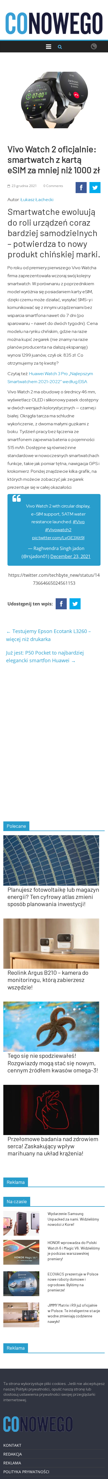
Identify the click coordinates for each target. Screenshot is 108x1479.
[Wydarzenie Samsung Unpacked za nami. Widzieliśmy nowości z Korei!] (24, 1213)
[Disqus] (54, 743)
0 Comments (53, 185)
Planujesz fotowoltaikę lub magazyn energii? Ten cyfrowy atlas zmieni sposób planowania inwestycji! (53, 896)
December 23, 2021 (70, 556)
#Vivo (79, 522)
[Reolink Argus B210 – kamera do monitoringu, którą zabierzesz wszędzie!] (54, 921)
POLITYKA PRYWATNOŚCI (26, 1471)
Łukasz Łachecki (36, 199)
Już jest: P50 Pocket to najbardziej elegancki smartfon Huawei (45, 656)
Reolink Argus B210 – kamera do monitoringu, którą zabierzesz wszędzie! (47, 980)
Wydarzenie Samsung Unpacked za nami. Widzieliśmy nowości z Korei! (73, 1219)
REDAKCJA (12, 1454)
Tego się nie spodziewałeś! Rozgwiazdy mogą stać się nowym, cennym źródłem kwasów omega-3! (52, 1063)
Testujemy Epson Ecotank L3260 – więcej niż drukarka (48, 635)
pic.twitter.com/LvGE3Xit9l (58, 538)
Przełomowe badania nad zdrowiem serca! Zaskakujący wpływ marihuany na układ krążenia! (52, 1146)
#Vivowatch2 (58, 530)
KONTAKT (12, 1445)
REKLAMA (12, 1462)
